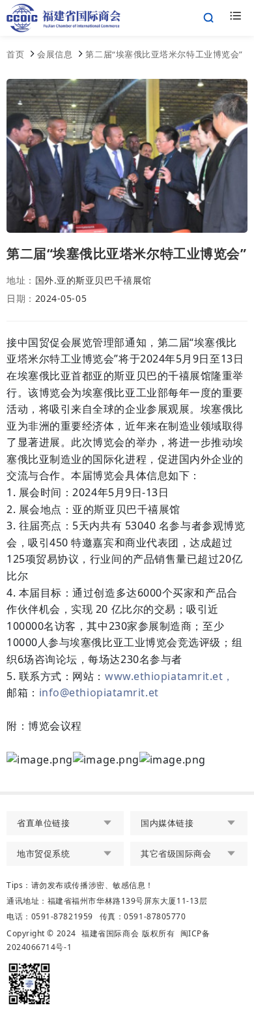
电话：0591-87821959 (50, 916)
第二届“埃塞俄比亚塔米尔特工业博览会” (163, 54)
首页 (15, 54)
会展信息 (54, 54)
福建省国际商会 (110, 933)
